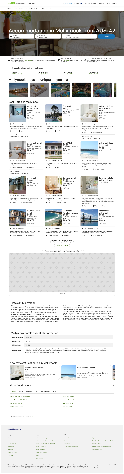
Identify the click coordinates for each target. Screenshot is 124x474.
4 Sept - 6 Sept (93, 73)
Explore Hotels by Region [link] (42, 438)
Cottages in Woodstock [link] (17, 403)
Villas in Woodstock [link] (68, 407)
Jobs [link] (9, 440)
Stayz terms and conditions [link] (71, 446)
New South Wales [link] (29, 8)
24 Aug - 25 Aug (17, 73)
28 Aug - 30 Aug (68, 73)
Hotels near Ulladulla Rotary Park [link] (20, 396)
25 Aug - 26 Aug (43, 73)
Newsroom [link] (10, 449)
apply (32, 416)
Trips (108, 3)
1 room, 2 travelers (72, 37)
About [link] (9, 438)
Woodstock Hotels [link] (68, 403)
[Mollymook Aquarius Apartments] (26, 192)
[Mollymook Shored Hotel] (26, 122)
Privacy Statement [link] (68, 438)
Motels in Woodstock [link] (16, 407)
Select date (16, 37)
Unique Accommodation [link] (42, 452)
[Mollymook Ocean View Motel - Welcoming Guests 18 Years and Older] (98, 122)
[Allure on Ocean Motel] (26, 223)
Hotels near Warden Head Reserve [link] (73, 410)
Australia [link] (21, 8)
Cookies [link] (66, 440)
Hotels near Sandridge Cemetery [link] (20, 410)
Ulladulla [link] (38, 8)
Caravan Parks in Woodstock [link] (71, 400)
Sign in (114, 3)
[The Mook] (62, 122)
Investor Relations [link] (12, 452)
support (66, 60)
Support (101, 3)
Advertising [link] (10, 455)
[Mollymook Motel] (26, 158)
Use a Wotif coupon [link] (97, 449)
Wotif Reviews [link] (39, 458)
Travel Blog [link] (38, 455)
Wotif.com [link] (10, 8)
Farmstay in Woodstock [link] (69, 396)
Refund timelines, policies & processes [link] (101, 446)
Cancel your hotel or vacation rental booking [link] (103, 440)
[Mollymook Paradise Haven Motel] (62, 223)
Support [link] (94, 438)
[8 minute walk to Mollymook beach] (98, 192)
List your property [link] (12, 443)
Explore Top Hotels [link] (40, 449)
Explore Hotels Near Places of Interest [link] (45, 443)
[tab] (14, 391)
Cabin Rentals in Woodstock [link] (18, 400)
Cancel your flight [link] (96, 443)
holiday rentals (27, 60)
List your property (90, 3)
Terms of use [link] (67, 443)
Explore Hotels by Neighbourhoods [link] (44, 440)
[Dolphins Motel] (62, 192)
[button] (62, 385)
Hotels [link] (15, 8)
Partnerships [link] (11, 446)
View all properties (62, 245)
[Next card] (116, 89)
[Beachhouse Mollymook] (98, 223)
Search (106, 36)
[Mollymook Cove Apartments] (98, 158)
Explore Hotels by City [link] (41, 446)
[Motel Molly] (62, 158)
